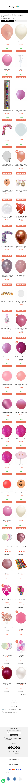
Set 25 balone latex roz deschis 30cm (7, 68)
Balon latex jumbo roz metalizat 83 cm (7, 413)
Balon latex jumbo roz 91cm (21, 627)
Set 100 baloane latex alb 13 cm (21, 42)
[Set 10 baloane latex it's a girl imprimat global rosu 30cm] (21, 209)
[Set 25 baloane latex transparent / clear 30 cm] (7, 156)
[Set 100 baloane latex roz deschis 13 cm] (21, 266)
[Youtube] (14, 747)
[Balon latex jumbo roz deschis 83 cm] (7, 376)
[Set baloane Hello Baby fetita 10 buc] (21, 182)
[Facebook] (9, 747)
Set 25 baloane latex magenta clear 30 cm (7, 465)
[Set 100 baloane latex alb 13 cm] (21, 32)
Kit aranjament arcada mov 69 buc (7, 247)
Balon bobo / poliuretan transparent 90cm (7, 217)
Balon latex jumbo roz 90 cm (21, 412)
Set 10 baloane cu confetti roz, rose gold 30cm (7, 628)
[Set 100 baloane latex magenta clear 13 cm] (21, 431)
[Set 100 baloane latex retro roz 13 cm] (21, 348)
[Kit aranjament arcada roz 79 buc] (7, 129)
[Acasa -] (14, 7)
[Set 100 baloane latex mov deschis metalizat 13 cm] (7, 266)
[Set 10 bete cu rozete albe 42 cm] (21, 60)
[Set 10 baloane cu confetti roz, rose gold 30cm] (7, 618)
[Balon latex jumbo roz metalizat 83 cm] (7, 404)
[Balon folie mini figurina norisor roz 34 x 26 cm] (21, 457)
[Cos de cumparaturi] (23, 11)
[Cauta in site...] (26, 11)
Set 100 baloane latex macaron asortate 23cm (7, 654)
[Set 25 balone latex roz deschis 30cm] (7, 60)
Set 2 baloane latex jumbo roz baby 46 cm (21, 385)
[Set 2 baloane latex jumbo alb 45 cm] (21, 294)
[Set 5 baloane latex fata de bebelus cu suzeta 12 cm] (21, 484)
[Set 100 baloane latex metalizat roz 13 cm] (7, 673)
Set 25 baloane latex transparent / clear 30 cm (7, 165)
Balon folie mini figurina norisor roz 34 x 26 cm (21, 465)
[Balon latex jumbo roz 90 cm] (21, 404)
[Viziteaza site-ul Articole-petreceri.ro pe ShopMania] (20, 779)
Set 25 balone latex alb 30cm (21, 519)
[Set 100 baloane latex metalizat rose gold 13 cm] (21, 156)
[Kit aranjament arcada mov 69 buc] (7, 237)
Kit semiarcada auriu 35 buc (7, 301)
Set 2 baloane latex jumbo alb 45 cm (21, 302)
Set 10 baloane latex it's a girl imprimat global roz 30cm (7, 598)
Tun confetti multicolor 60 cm (7, 111)
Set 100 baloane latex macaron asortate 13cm (7, 545)
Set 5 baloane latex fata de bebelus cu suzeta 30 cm (7, 191)
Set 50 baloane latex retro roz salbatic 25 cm (21, 329)
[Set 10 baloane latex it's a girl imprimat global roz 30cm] (7, 590)
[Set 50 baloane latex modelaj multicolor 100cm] (21, 564)
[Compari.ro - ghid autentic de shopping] (8, 779)
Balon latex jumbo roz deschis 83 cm (7, 385)
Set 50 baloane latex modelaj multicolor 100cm (21, 572)
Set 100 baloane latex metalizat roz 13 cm (7, 682)
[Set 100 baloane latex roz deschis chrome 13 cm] (21, 537)
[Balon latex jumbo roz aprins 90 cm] (7, 348)
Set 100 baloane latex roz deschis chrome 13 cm (21, 545)
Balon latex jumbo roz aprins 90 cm (7, 357)
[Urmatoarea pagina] (25, 694)
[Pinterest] (11, 747)
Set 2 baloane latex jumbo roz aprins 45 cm (7, 519)
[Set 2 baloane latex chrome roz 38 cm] (7, 564)
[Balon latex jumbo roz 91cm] (21, 618)
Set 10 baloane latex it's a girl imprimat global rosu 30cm (21, 217)
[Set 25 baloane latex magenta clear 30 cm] (7, 457)
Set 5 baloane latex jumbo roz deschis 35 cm (7, 42)
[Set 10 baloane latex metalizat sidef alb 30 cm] (21, 673)
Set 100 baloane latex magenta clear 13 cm (21, 439)
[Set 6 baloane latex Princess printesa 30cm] (21, 646)
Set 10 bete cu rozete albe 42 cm (21, 68)
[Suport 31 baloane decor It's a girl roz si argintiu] (7, 320)
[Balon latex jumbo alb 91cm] (21, 130)
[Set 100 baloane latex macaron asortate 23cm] (7, 646)
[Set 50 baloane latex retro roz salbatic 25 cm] (21, 320)
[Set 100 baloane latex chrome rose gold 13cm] (21, 237)
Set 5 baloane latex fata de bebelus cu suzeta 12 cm (21, 493)
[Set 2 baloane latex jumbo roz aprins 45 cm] (7, 511)
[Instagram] (19, 747)
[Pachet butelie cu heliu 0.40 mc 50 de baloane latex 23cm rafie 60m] (21, 590)
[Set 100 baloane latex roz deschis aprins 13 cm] (21, 94)
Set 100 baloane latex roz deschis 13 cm (21, 276)
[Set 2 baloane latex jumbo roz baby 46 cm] (21, 376)
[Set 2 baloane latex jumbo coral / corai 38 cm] (7, 484)
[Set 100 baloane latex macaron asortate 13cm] (7, 537)
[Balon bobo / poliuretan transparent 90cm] (7, 209)
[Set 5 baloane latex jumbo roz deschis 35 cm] (7, 32)
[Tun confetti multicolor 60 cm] (7, 94)
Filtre (8, 20)
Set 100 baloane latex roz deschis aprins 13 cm (21, 111)
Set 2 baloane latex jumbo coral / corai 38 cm (7, 493)
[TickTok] (16, 747)
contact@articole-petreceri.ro (14, 755)
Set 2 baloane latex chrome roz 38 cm (7, 572)
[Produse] (2, 12)
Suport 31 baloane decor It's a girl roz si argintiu (7, 329)
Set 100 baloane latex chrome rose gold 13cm (21, 247)
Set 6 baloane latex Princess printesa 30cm (21, 654)
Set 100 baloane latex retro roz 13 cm (21, 357)
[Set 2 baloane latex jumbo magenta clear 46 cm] (7, 431)
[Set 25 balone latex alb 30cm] (21, 511)
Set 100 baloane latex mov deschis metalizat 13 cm (7, 276)
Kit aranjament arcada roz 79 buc (7, 138)
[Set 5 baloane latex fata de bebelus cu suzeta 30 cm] (7, 182)
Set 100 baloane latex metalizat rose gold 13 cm (21, 165)
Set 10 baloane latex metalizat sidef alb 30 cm (21, 682)
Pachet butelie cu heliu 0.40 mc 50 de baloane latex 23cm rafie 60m (21, 598)
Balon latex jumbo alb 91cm (21, 137)
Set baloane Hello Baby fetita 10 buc (21, 191)
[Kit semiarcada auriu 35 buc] (7, 293)
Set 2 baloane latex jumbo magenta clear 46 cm (7, 439)
